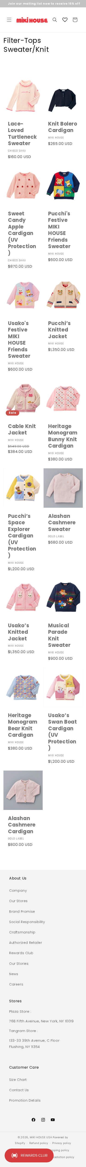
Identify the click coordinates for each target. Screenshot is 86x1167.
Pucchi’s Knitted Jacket (59, 330)
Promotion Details (25, 1100)
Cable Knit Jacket (22, 429)
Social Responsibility (27, 922)
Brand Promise (22, 911)
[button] (9, 20)
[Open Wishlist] (65, 20)
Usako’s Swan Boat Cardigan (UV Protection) (62, 732)
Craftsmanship (22, 932)
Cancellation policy (61, 1157)
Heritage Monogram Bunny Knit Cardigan (63, 436)
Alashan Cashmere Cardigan (22, 825)
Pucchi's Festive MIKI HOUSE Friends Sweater (59, 230)
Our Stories (19, 963)
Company (18, 890)
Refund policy (38, 1143)
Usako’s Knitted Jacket (18, 632)
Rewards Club (21, 953)
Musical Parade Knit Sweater (59, 635)
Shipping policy (58, 1150)
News (13, 974)
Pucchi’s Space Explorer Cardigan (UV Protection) (22, 536)
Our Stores (18, 901)
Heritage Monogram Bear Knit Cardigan (22, 725)
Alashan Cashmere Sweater (62, 523)
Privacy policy (61, 1143)
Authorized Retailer (25, 942)
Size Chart (18, 1079)
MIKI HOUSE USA (41, 1137)
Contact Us (19, 1090)
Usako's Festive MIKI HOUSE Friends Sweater (19, 340)
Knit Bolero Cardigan (62, 127)
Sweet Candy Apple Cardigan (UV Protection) (22, 233)
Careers (16, 984)
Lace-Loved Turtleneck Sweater (22, 134)
